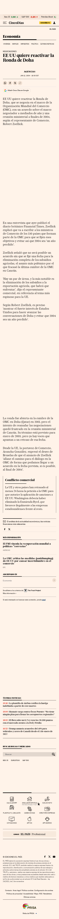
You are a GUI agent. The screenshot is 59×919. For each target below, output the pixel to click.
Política (34, 44)
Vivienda (6, 44)
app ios (29, 823)
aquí (44, 600)
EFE (4, 567)
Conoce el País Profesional (29, 834)
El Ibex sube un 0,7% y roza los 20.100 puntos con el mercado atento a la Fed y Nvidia (28, 721)
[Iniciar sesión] (54, 23)
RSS (40, 894)
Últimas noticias (47, 44)
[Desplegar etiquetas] (54, 580)
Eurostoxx (15, 760)
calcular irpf (12, 803)
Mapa (36, 894)
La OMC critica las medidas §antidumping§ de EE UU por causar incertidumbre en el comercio (28, 561)
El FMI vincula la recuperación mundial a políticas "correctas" (27, 545)
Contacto (8, 890)
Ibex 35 (7, 17)
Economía (11, 37)
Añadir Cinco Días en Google (18, 90)
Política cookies (27, 890)
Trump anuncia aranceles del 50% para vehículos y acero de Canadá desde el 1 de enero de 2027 (28, 731)
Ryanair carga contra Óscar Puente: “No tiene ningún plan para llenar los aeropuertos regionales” (29, 713)
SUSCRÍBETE (45, 23)
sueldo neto (47, 803)
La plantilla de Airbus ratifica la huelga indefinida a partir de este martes (25, 704)
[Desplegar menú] (5, 23)
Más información (9, 593)
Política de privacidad (14, 894)
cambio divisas (29, 813)
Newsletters (47, 894)
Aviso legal (17, 890)
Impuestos (25, 44)
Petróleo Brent (47, 17)
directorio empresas (47, 813)
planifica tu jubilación (11, 813)
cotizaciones (12, 823)
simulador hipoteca (29, 803)
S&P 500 (25, 17)
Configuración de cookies (43, 890)
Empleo (15, 44)
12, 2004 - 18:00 (29, 76)
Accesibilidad (28, 894)
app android (47, 823)
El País (52, 29)
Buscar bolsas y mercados (17, 746)
